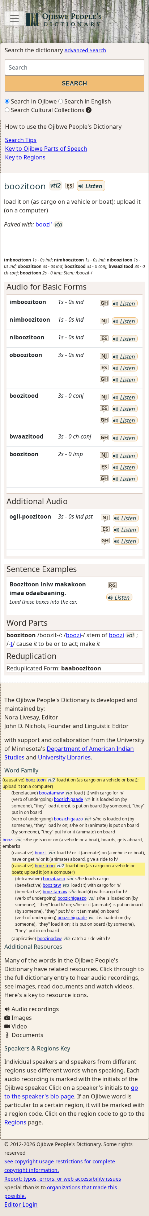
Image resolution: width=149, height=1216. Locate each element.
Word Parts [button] (27, 622)
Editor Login (21, 1204)
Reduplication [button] (31, 656)
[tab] (74, 286)
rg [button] (112, 585)
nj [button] (104, 321)
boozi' (43, 224)
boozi (73, 635)
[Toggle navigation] (14, 18)
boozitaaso (54, 879)
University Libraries (64, 757)
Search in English (87, 101)
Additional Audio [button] (37, 501)
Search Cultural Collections (46, 110)
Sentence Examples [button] (42, 569)
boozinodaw (49, 938)
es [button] (69, 186)
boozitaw (52, 885)
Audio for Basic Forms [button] (46, 286)
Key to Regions (25, 157)
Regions (15, 1122)
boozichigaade (68, 799)
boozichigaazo (68, 819)
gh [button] (104, 303)
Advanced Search (85, 50)
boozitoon (36, 780)
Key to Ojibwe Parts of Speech (46, 149)
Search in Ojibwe (33, 101)
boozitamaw (51, 793)
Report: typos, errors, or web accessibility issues (62, 1178)
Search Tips (21, 140)
